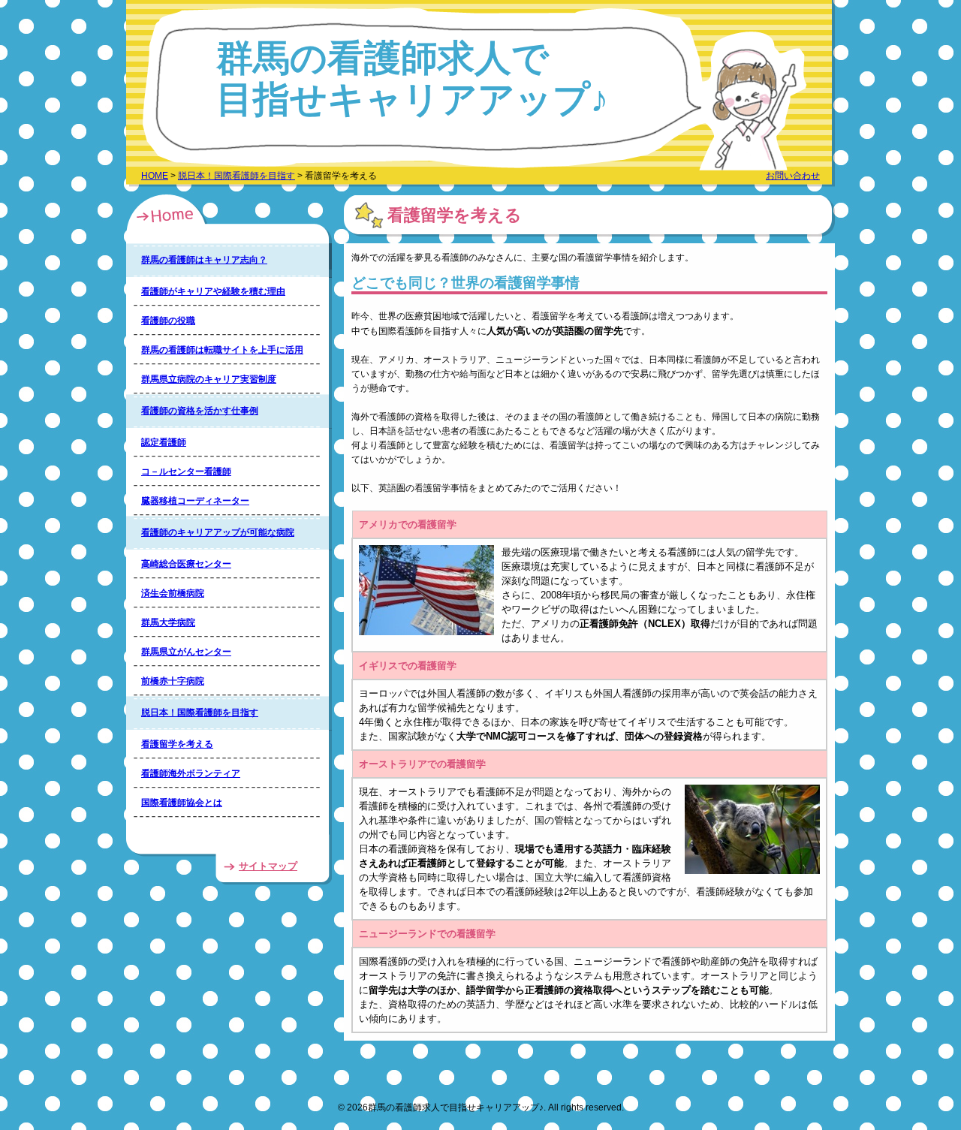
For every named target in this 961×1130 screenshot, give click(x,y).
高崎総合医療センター (186, 564)
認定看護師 (163, 442)
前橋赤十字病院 (172, 681)
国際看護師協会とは (181, 802)
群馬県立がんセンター (186, 651)
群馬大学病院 (168, 622)
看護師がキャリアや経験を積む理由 (213, 291)
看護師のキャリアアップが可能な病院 (217, 532)
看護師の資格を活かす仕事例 (199, 410)
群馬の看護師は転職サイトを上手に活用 (222, 350)
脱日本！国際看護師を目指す (236, 175)
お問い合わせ (793, 175)
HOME (154, 175)
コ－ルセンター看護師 (186, 471)
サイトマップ (268, 866)
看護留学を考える (177, 744)
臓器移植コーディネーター (195, 501)
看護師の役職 (168, 320)
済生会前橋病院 (172, 593)
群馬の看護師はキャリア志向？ (204, 260)
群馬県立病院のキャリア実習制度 (208, 379)
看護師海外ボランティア (190, 773)
